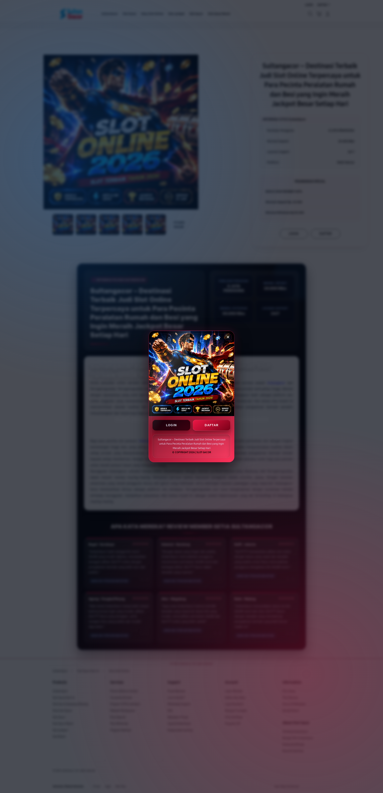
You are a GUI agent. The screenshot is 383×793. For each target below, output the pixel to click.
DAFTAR (211, 425)
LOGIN (171, 425)
